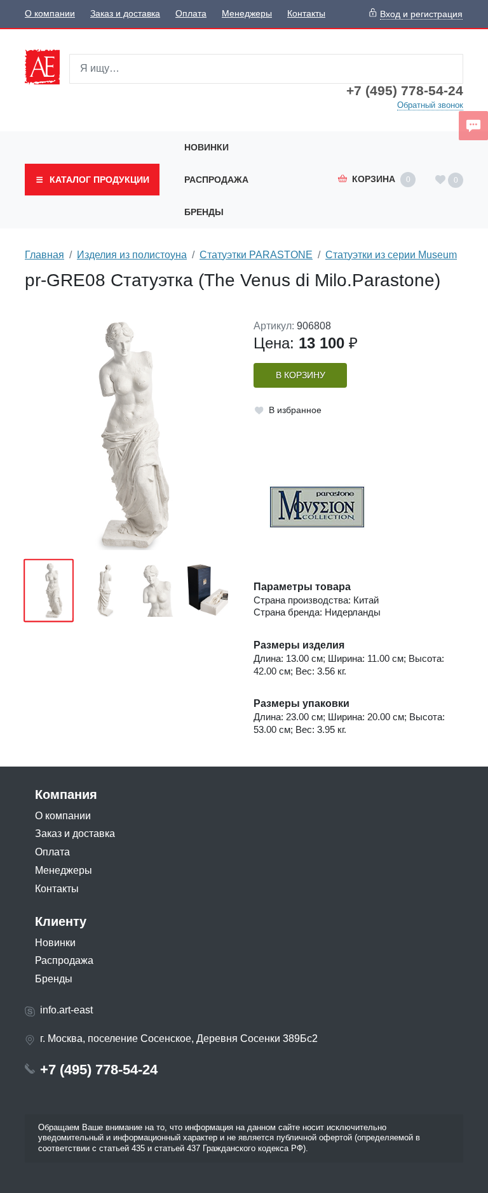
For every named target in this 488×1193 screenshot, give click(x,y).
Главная (44, 254)
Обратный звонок (430, 105)
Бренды (204, 212)
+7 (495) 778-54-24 (404, 90)
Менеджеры (247, 13)
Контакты (306, 13)
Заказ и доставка (125, 13)
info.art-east (66, 1010)
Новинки (206, 147)
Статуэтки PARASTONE (256, 254)
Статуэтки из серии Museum (391, 254)
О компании (50, 13)
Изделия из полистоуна (132, 254)
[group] (129, 435)
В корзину (300, 375)
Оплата (191, 13)
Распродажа (216, 180)
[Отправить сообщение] (473, 125)
